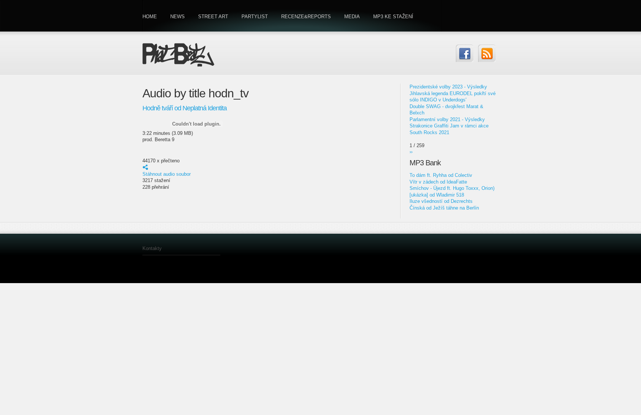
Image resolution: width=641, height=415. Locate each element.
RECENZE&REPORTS (306, 16)
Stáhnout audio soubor (166, 174)
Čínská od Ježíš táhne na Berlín (444, 208)
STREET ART (213, 16)
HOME (149, 16)
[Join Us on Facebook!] (464, 53)
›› (411, 152)
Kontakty (152, 248)
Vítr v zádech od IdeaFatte (438, 182)
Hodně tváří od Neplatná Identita (184, 108)
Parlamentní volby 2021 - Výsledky (447, 119)
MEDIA (352, 16)
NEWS (177, 16)
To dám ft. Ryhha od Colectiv (441, 175)
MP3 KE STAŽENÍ (393, 16)
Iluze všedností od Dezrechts (441, 201)
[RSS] (487, 53)
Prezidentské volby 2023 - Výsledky (448, 87)
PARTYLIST (254, 16)
